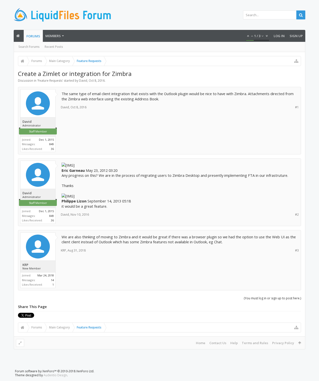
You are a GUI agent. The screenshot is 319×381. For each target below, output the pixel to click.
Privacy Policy (283, 343)
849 (51, 144)
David (83, 80)
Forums (33, 36)
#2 (297, 214)
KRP (25, 265)
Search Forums (29, 47)
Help (234, 343)
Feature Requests (50, 80)
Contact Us (217, 343)
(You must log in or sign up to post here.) (272, 298)
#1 (297, 107)
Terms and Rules (255, 343)
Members (53, 36)
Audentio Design (55, 375)
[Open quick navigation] (296, 61)
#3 (297, 250)
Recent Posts (54, 47)
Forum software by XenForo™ (54, 371)
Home (200, 343)
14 (52, 280)
